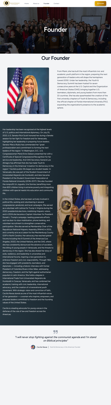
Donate (101, 3)
